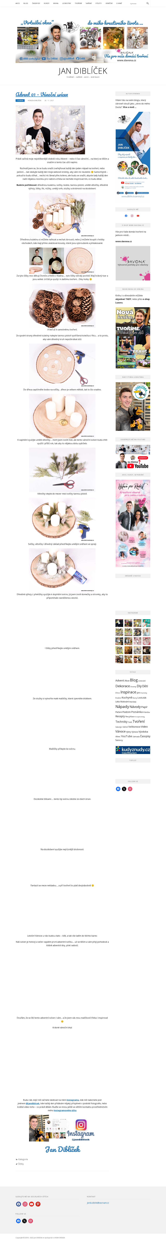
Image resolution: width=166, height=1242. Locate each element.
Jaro (138, 692)
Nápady (122, 706)
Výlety (99, 3)
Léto (117, 701)
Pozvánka (137, 712)
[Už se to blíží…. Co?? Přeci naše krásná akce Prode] (119, 641)
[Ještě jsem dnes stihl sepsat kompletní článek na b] (128, 659)
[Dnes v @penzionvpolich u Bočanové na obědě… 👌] (119, 659)
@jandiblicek (32, 1103)
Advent (119, 680)
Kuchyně (127, 697)
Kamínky (144, 693)
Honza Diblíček (34, 100)
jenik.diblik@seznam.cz (98, 1202)
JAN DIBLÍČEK (83, 70)
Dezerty (133, 687)
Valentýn (118, 727)
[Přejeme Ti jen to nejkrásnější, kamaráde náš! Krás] (128, 623)
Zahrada (136, 736)
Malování (124, 701)
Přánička (146, 712)
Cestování (142, 681)
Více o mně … (129, 107)
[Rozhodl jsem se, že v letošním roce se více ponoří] (146, 641)
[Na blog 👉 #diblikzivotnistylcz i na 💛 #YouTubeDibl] (128, 650)
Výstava (135, 732)
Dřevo (117, 693)
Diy (139, 686)
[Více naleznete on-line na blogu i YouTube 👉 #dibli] (137, 659)
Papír (144, 707)
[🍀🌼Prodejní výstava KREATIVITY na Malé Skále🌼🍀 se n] (128, 632)
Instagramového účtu (65, 1110)
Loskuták (66, 3)
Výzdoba (143, 731)
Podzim (126, 712)
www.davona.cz (123, 241)
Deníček (109, 3)
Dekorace (122, 686)
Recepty (120, 716)
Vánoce (120, 731)
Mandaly (132, 702)
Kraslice (118, 698)
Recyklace (130, 716)
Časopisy (36, 3)
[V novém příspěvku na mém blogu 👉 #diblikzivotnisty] (137, 641)
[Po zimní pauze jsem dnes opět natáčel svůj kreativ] (128, 641)
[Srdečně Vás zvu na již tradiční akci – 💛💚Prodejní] (119, 650)
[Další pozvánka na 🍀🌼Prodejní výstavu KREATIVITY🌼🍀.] (119, 632)
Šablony (119, 740)
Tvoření (78, 3)
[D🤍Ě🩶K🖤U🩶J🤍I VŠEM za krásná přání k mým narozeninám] (137, 632)
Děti (145, 686)
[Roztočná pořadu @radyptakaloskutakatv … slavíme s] (146, 650)
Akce (18, 3)
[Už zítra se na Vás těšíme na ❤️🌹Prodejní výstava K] (137, 623)
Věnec (117, 736)
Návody (135, 707)
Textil (130, 722)
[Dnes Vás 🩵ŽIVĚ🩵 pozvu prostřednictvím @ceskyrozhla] (146, 623)
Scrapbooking (139, 717)
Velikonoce (134, 726)
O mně (119, 3)
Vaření (89, 3)
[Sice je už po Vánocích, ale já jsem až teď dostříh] (146, 659)
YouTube (126, 736)
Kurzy (46, 3)
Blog (26, 3)
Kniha (55, 3)
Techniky (121, 721)
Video (144, 726)
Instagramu (73, 1100)
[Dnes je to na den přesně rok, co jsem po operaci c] (146, 632)
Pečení (118, 712)
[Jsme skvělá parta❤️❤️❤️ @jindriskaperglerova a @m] (119, 623)
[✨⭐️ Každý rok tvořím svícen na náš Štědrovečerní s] (137, 650)
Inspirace (128, 692)
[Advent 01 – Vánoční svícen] (50, 129)
